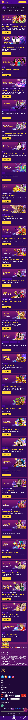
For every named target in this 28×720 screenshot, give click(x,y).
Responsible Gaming (5, 684)
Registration (22, 1)
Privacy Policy (4, 687)
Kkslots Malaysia (4, 654)
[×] (5, 644)
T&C (2, 685)
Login (14, 1)
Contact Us (3, 689)
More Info (6, 32)
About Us (3, 680)
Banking (2, 682)
